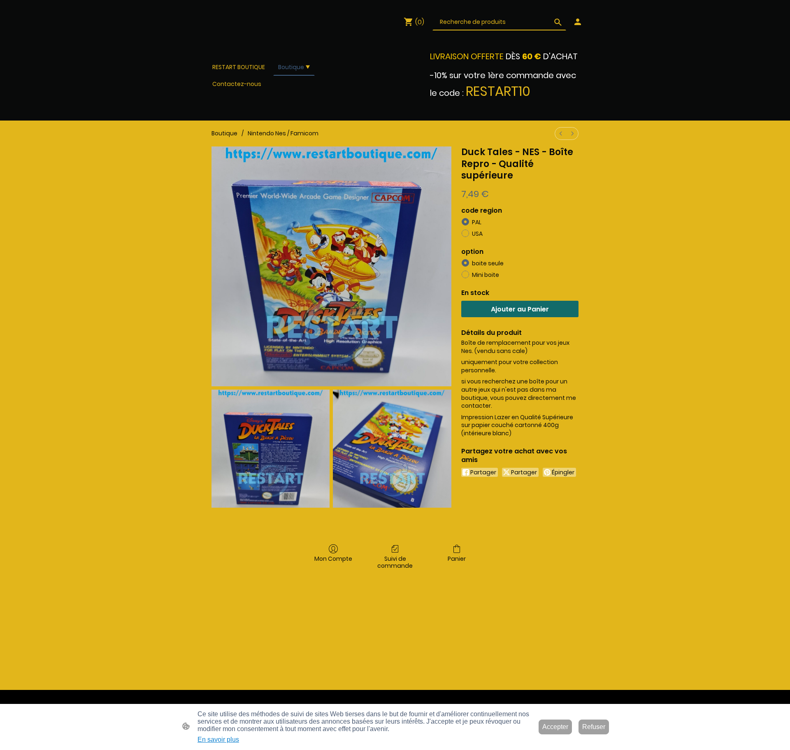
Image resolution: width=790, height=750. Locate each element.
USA (477, 234)
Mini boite (485, 275)
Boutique (224, 133)
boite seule (488, 263)
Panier (457, 558)
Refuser (593, 726)
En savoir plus (218, 739)
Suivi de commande (395, 562)
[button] (558, 22)
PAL (476, 222)
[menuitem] (561, 133)
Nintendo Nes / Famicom (283, 133)
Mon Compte (333, 558)
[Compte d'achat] (578, 22)
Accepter (555, 726)
